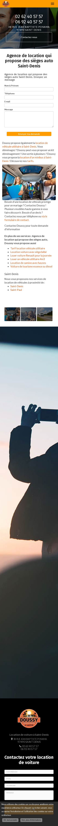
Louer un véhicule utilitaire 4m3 (27, 259)
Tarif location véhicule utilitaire (27, 248)
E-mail (7, 101)
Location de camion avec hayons (28, 262)
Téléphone (9, 93)
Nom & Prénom (11, 85)
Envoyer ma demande (29, 133)
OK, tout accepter (10, 820)
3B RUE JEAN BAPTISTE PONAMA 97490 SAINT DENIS (29, 28)
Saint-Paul (16, 289)
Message (8, 109)
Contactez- (29, 37)
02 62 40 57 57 (29, 16)
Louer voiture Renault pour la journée (30, 255)
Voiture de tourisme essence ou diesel (31, 266)
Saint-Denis (16, 286)
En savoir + (12, 314)
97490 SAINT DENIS (30, 740)
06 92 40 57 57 (29, 22)
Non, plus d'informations (31, 820)
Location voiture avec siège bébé (28, 252)
